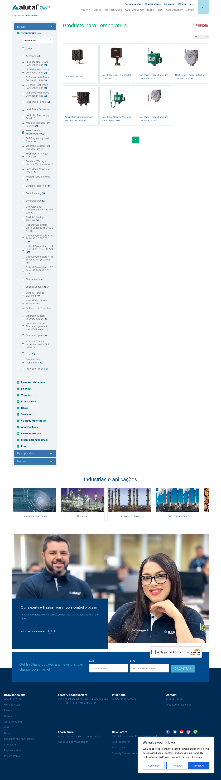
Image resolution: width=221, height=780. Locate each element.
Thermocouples (36, 335)
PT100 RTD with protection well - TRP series (37, 344)
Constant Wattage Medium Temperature (39, 163)
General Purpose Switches (35, 294)
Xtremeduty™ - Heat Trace (37, 155)
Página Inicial (18, 15)
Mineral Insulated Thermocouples (36, 317)
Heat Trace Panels (38, 101)
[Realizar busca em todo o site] (203, 7)
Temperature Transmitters (34, 361)
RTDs (30, 353)
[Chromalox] (200, 25)
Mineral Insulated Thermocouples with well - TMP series (37, 326)
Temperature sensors (124, 698)
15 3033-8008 (174, 698)
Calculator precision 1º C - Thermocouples (135, 736)
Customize (154, 765)
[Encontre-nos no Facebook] (168, 732)
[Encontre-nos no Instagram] (188, 732)
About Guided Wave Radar (73, 741)
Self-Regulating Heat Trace (37, 140)
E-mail (132, 661)
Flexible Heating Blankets (35, 219)
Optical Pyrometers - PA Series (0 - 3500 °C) (39, 238)
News (7, 733)
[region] (176, 755)
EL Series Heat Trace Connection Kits (37, 79)
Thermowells (35, 279)
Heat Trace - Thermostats (35, 132)
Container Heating (38, 185)
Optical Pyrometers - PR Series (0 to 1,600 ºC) (39, 259)
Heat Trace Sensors (38, 109)
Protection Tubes (37, 368)
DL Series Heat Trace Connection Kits (37, 71)
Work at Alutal (12, 704)
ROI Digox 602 (120, 747)
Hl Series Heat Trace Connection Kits (37, 63)
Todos (29, 48)
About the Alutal (13, 698)
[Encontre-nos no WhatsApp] (195, 732)
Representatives (13, 750)
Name (91, 661)
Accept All (199, 765)
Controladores (35, 200)
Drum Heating (35, 193)
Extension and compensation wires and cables (39, 209)
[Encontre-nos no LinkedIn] (175, 732)
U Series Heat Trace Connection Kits (37, 86)
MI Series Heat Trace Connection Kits (37, 94)
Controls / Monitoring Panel (37, 117)
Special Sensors (37, 286)
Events (8, 710)
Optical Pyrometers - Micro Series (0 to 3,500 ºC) (39, 227)
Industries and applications (19, 738)
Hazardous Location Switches (37, 302)
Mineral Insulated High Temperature (38, 147)
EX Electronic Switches (38, 310)
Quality (8, 715)
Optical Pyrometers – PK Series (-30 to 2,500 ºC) (39, 249)
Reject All (177, 765)
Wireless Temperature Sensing (38, 124)
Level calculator (121, 741)
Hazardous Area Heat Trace (38, 171)
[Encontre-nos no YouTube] (182, 732)
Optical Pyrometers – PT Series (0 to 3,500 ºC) (39, 270)
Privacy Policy (12, 755)
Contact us (10, 744)
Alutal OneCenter (13, 721)
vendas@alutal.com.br (178, 704)
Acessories (33, 55)
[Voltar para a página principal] (31, 7)
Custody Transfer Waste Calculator (131, 753)
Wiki (6, 727)
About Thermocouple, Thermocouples (79, 736)
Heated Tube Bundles (38, 178)
